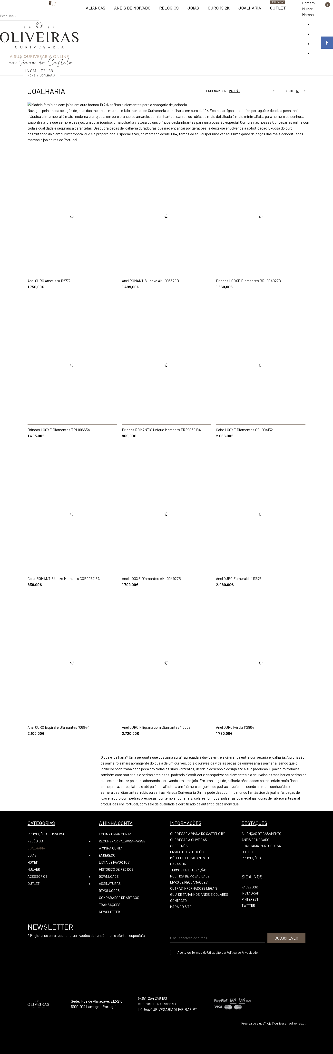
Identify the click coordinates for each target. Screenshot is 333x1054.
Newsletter (109, 912)
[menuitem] (95, 10)
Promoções (251, 858)
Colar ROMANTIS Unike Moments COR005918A (64, 578)
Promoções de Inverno (46, 834)
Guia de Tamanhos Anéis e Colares (199, 894)
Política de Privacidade (189, 876)
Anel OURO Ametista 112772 (49, 281)
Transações (109, 905)
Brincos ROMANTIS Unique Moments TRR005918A (161, 430)
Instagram (250, 893)
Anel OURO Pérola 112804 (235, 727)
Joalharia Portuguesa (261, 846)
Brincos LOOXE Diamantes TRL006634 (59, 430)
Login (103, 834)
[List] (192, 92)
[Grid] (183, 92)
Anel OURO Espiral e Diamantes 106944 (58, 727)
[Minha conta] (41, 11)
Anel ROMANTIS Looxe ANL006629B (150, 281)
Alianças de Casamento (261, 833)
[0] (46, 11)
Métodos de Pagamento (189, 858)
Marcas (308, 14)
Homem (308, 3)
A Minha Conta (111, 848)
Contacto (178, 900)
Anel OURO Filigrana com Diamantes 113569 (156, 727)
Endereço (107, 855)
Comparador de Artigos (119, 897)
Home (31, 75)
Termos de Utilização (188, 870)
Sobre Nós (179, 846)
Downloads (109, 876)
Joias (32, 855)
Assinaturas (110, 883)
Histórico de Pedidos (116, 869)
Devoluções (109, 890)
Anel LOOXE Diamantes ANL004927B (151, 578)
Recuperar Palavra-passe (122, 841)
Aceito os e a (217, 952)
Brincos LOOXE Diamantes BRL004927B (248, 281)
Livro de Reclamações (189, 882)
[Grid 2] (187, 92)
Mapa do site (180, 907)
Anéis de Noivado (255, 840)
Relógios (35, 841)
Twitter (248, 905)
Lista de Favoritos (114, 862)
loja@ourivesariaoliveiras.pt (285, 1023)
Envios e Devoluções (188, 852)
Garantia (178, 864)
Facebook (250, 887)
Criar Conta (121, 834)
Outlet (34, 883)
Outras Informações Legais (193, 888)
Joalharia (47, 75)
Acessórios (38, 876)
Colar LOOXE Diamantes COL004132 (244, 430)
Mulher (307, 9)
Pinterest (250, 899)
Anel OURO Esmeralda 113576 (238, 578)
